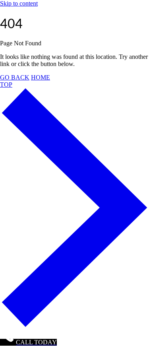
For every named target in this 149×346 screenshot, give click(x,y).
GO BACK (14, 77)
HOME (40, 77)
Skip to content (19, 3)
